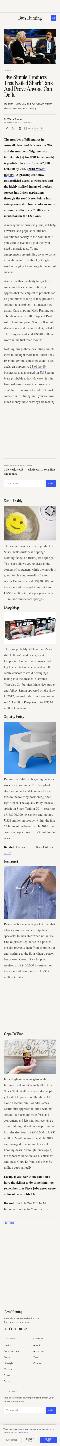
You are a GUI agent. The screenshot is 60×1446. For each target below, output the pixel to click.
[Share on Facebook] (20, 128)
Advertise (38, 1351)
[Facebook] (10, 1329)
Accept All (49, 1440)
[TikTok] (25, 1329)
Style (7, 1375)
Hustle (7, 70)
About (36, 1345)
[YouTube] (20, 1329)
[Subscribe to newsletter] (53, 18)
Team (36, 1357)
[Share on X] (13, 128)
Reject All (30, 1440)
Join (50, 483)
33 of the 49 (38, 366)
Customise (11, 1440)
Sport (7, 1381)
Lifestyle (8, 1363)
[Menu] (5, 18)
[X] (15, 1329)
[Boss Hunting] (30, 18)
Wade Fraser (14, 119)
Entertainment (12, 1351)
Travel (7, 1357)
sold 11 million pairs (17, 322)
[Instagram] (5, 1329)
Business (9, 1223)
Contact (37, 1363)
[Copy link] (6, 128)
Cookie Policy (21, 1432)
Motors (8, 1369)
